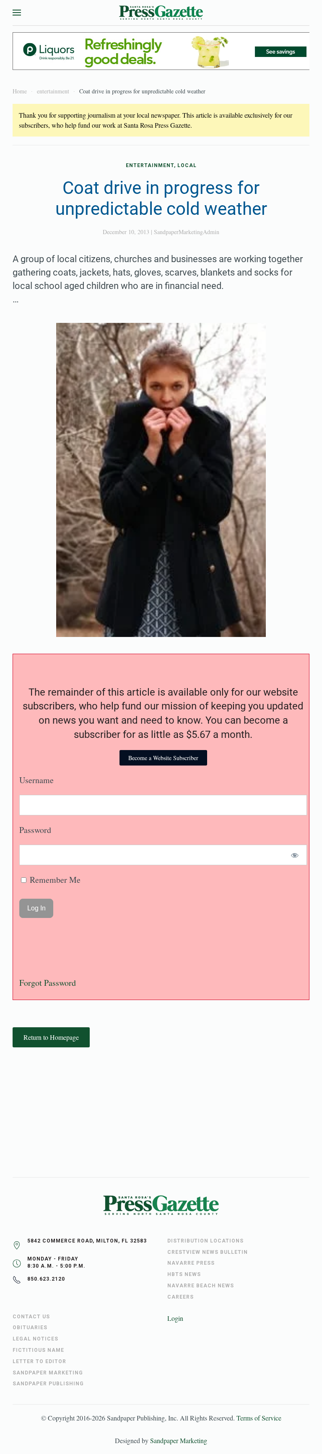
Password (35, 829)
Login (175, 1318)
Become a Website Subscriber (163, 758)
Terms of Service (258, 1417)
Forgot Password (47, 982)
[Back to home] (161, 12)
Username (36, 780)
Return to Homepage (51, 1037)
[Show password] (295, 855)
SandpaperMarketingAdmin (186, 232)
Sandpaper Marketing (178, 1440)
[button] (17, 12)
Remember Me (54, 879)
